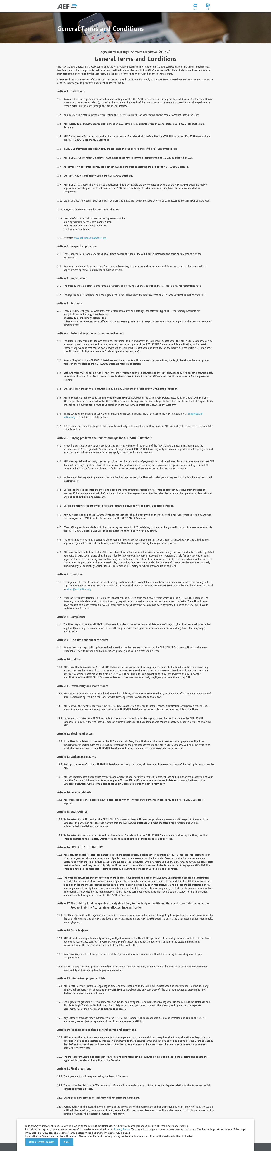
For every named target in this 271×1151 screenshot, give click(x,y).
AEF (195, 9)
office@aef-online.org (78, 589)
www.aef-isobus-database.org (90, 237)
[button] (41, 1142)
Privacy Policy (122, 1129)
